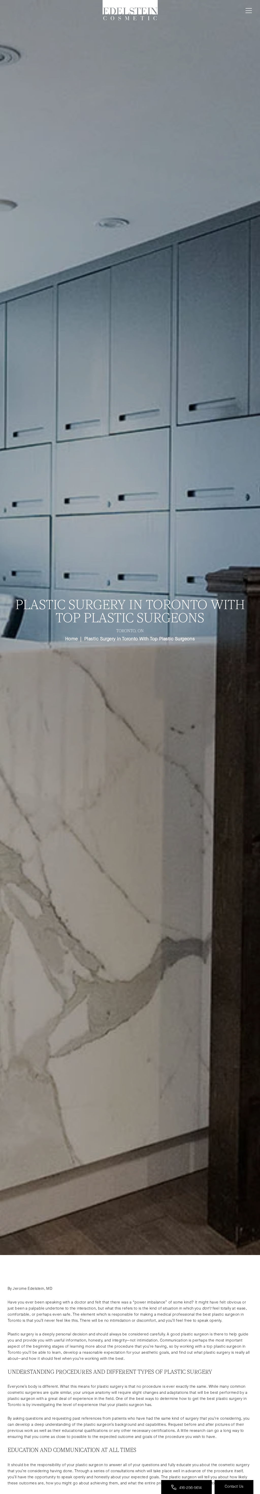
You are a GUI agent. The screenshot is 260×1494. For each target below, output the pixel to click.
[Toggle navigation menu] (247, 11)
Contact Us (234, 1486)
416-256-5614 (190, 1487)
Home (71, 639)
